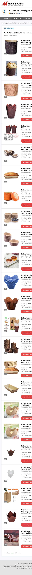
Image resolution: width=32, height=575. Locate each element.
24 (12, 553)
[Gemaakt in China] (13, 3)
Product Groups (9, 28)
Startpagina (7, 18)
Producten (18, 18)
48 (20, 553)
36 (16, 553)
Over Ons (27, 18)
